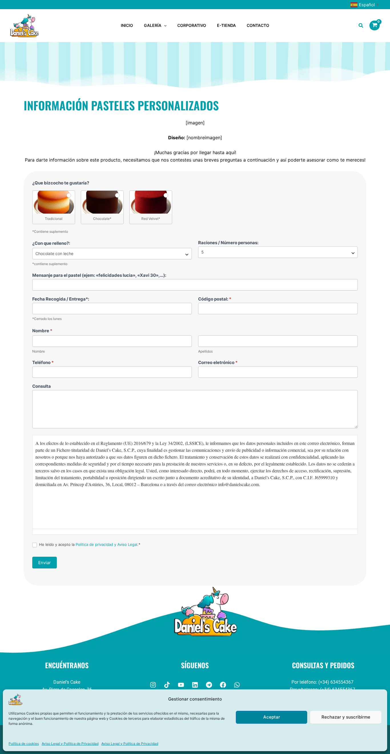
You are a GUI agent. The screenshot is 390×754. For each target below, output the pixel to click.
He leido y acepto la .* (89, 544)
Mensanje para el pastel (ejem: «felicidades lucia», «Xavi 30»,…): (99, 275)
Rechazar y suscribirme (345, 717)
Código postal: (214, 299)
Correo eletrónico (218, 362)
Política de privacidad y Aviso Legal (106, 544)
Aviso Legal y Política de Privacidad (70, 743)
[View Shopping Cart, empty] (374, 25)
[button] (163, 25)
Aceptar (271, 717)
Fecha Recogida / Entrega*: (60, 299)
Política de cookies (24, 743)
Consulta (41, 386)
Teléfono (43, 362)
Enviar (44, 562)
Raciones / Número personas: (228, 242)
